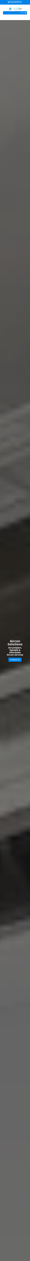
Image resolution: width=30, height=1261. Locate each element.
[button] (22, 12)
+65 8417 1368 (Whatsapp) (15, 1)
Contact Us (15, 660)
